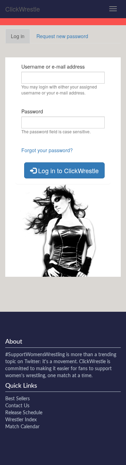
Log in (20, 38)
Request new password (62, 36)
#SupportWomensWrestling (35, 354)
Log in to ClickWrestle (67, 170)
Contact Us (17, 405)
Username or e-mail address (53, 66)
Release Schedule (23, 412)
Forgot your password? (47, 150)
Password (32, 111)
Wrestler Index (21, 419)
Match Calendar (22, 426)
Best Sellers (17, 398)
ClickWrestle (22, 8)
